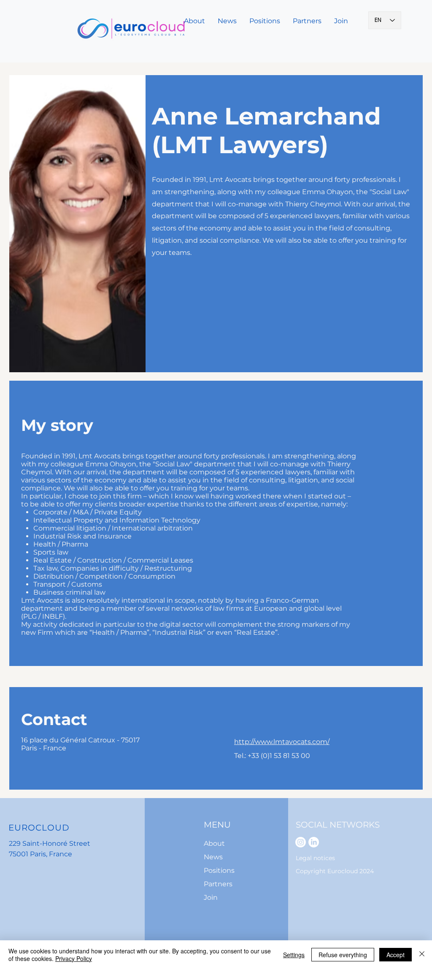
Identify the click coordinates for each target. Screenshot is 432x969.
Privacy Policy (73, 958)
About (214, 843)
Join (211, 897)
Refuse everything (343, 954)
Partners (218, 884)
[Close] (422, 954)
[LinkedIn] (313, 842)
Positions (219, 870)
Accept (395, 954)
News (213, 857)
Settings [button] (294, 954)
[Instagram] (300, 842)
